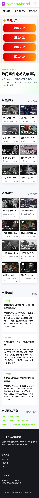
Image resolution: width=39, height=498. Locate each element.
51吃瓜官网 (7, 11)
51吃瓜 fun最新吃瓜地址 (10, 416)
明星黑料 (5, 459)
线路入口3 (19, 47)
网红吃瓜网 (17, 424)
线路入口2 (19, 37)
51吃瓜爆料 (25, 420)
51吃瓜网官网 (20, 11)
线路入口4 (19, 56)
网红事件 (5, 463)
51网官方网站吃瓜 (28, 424)
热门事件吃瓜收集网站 (18, 3)
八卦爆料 (5, 466)
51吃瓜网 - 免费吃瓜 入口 (11, 420)
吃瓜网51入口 (6, 424)
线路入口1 (19, 28)
